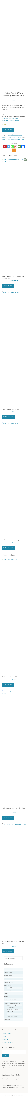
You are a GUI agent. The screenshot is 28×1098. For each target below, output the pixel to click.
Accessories (7, 985)
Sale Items (7, 1019)
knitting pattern (11, 139)
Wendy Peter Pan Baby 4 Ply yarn (10, 120)
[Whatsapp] (12, 146)
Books (6, 993)
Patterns (19, 137)
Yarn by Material (8, 979)
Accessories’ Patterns (12, 1009)
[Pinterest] (5, 146)
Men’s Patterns (11, 1007)
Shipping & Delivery (7, 1033)
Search (5, 1055)
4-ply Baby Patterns (13, 135)
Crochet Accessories (12, 987)
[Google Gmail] (15, 146)
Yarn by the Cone (8, 982)
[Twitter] (8, 146)
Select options (8, 416)
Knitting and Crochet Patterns (12, 1003)
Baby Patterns (10, 1014)
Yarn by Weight (8, 975)
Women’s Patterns (11, 1005)
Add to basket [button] (7, 285)
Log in (21, 1095)
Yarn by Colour (8, 972)
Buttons (6, 996)
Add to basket (7, 129)
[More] (14, 150)
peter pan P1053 (19, 139)
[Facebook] (23, 146)
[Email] (19, 146)
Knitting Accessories (12, 990)
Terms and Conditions (7, 1042)
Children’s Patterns (12, 1011)
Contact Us (5, 1039)
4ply (3, 139)
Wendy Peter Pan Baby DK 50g (10, 118)
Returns (4, 1036)
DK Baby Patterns (11, 137)
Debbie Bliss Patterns (12, 1016)
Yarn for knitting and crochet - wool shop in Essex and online (14, 12)
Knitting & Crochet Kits (10, 999)
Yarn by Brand (8, 969)
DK (5, 139)
